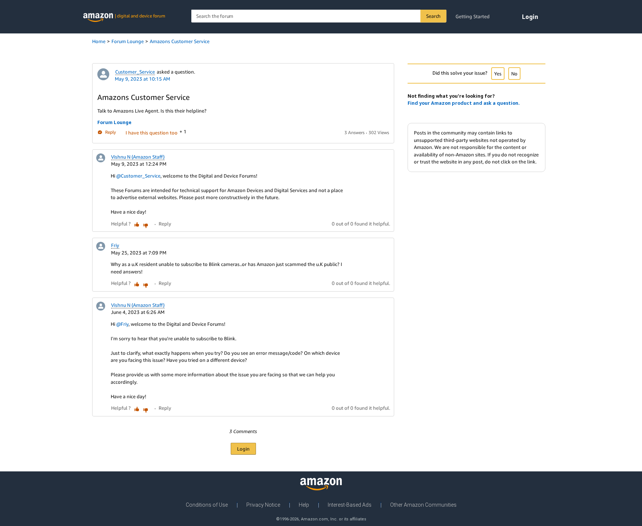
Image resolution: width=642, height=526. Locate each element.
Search (433, 16)
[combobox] (319, 16)
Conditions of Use (207, 505)
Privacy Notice (263, 505)
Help (304, 505)
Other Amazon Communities (423, 505)
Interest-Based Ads (350, 505)
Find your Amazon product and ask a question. (464, 103)
